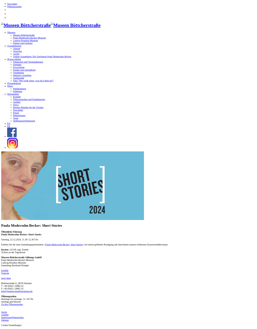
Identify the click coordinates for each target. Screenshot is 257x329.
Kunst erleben (14, 59)
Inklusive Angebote (22, 75)
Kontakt (17, 96)
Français (5, 273)
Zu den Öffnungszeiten (12, 304)
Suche (4, 312)
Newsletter (12, 4)
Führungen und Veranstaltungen (28, 62)
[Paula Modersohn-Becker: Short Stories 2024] (72, 219)
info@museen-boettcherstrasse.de (17, 291)
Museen (11, 32)
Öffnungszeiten (14, 6)
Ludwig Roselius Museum (25, 40)
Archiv (16, 54)
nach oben (6, 278)
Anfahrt (16, 102)
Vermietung (18, 72)
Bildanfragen (19, 115)
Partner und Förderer (23, 43)
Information (13, 94)
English (4, 270)
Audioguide (18, 78)
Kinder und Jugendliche (24, 70)
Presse (16, 113)
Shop (10, 86)
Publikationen (19, 88)
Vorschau (17, 51)
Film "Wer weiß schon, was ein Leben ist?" (33, 80)
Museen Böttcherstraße (24, 35)
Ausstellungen (14, 46)
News (16, 105)
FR (8, 126)
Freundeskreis (14, 83)
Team (15, 118)
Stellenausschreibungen (24, 121)
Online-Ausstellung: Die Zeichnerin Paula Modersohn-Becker (42, 56)
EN (8, 123)
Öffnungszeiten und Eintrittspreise (29, 99)
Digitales (17, 64)
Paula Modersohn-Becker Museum (29, 38)
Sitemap (5, 320)
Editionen (17, 91)
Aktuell (16, 48)
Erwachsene (19, 67)
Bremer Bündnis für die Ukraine (28, 107)
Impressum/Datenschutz (12, 317)
